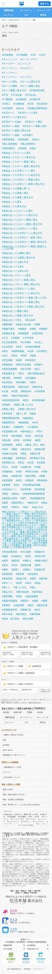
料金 (4, 740)
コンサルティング (9, 730)
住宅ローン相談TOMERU (11, 20)
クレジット (9, 15)
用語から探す (8, 790)
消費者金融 (9, 10)
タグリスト (26, 20)
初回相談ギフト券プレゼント (14, 755)
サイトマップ (39, 969)
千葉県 (29, 712)
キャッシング (43, 10)
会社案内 (6, 745)
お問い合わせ (8, 750)
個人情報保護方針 (14, 969)
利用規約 (27, 969)
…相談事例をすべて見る (12, 767)
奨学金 (43, 15)
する (44, 3)
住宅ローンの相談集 (10, 762)
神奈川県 (18, 712)
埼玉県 (40, 712)
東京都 (6, 712)
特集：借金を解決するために (14, 794)
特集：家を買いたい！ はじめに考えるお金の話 (21, 805)
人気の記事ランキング (11, 777)
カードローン (26, 10)
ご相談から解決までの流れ (13, 735)
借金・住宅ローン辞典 (11, 784)
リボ (26, 15)
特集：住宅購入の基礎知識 (13, 800)
